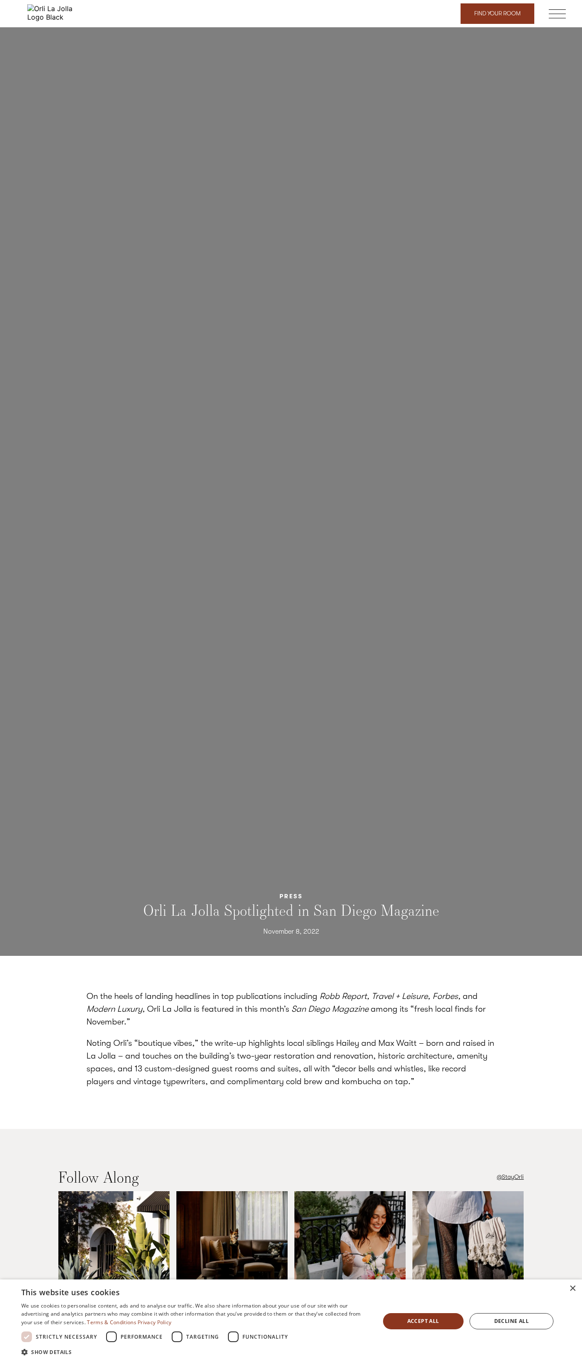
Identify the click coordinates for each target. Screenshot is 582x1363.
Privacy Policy (154, 1322)
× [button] (572, 1288)
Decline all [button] (511, 1321)
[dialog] (291, 1321)
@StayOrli (510, 1177)
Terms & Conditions (111, 1322)
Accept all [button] (423, 1321)
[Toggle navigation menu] (557, 15)
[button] (195, 1352)
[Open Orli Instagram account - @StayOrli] (114, 1247)
